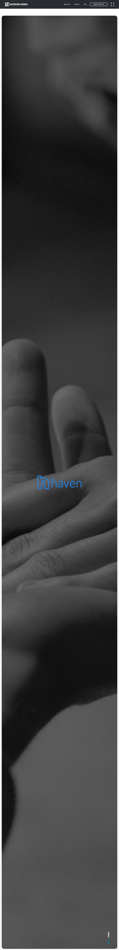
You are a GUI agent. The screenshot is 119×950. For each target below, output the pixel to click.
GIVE (85, 4)
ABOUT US (67, 4)
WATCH (77, 4)
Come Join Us (98, 4)
